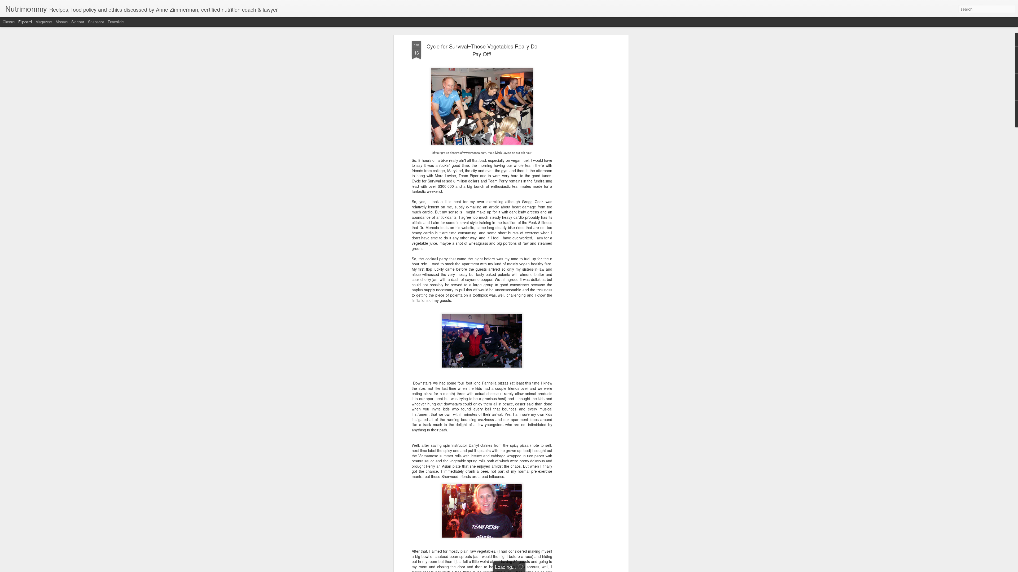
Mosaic (62, 21)
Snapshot (96, 21)
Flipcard (25, 21)
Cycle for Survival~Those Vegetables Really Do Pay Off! (482, 50)
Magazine (44, 21)
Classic (9, 21)
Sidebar (77, 21)
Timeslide (116, 21)
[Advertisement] (581, 124)
